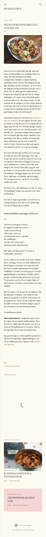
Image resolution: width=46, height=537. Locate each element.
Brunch (13, 366)
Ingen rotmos (12, 8)
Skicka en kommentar (20, 505)
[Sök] (40, 3)
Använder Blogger (25, 525)
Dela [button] (5, 363)
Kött (18, 366)
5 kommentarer (14, 481)
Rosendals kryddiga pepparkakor (18, 475)
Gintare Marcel (29, 530)
